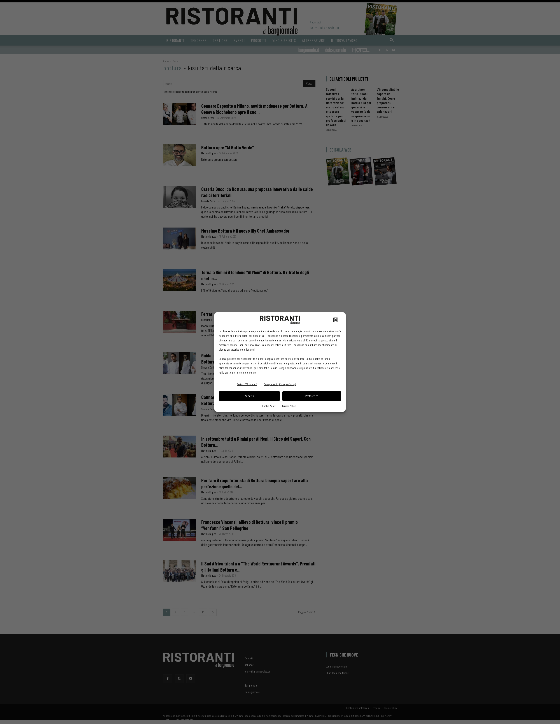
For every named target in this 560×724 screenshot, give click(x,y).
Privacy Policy (289, 405)
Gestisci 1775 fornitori (247, 384)
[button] (335, 320)
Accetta (249, 396)
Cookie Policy (268, 405)
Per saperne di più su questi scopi (280, 384)
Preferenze (311, 396)
